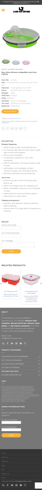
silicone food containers (30, 121)
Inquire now (10, 111)
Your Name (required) (9, 420)
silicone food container (8, 398)
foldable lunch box (7, 395)
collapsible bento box (26, 387)
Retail (4, 477)
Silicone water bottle (11, 375)
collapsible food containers (10, 390)
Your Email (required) (9, 427)
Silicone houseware (11, 368)
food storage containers (13, 121)
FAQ (3, 469)
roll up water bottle (32, 395)
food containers (19, 395)
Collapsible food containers (15, 356)
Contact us (5, 473)
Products (5, 461)
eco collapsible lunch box (9, 392)
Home (4, 69)
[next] (41, 288)
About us (5, 457)
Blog (3, 465)
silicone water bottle (8, 401)
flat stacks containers (25, 392)
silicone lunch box (23, 398)
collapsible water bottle (27, 390)
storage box (5, 122)
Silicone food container (13, 364)
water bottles (20, 401)
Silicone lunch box (15, 69)
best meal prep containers (10, 387)
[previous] (1, 288)
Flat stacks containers (12, 360)
